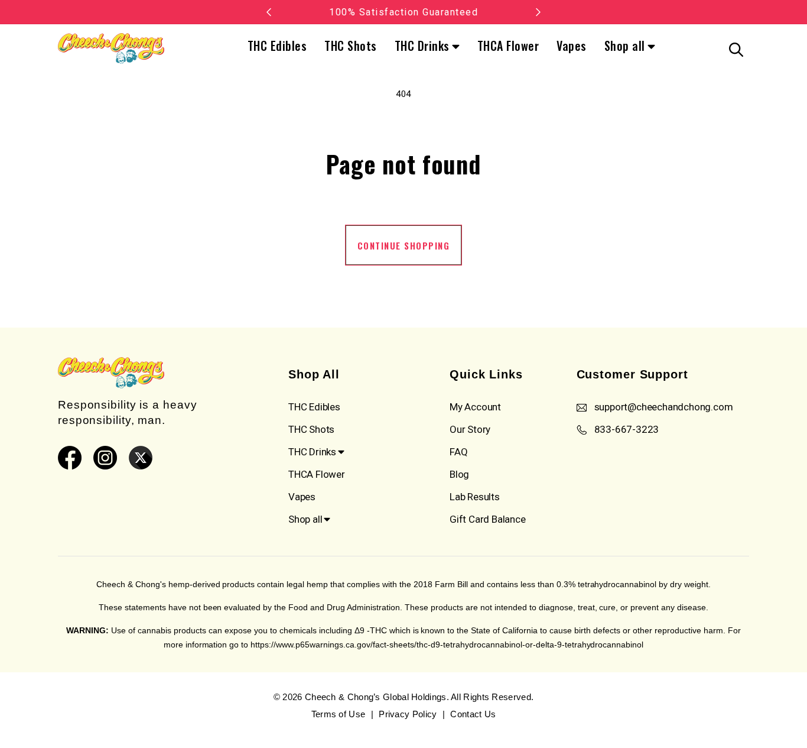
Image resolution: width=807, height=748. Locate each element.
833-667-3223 (626, 429)
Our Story (470, 429)
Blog (459, 474)
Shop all (624, 46)
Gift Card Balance (488, 519)
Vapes (572, 45)
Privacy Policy (408, 714)
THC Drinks (422, 46)
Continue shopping (403, 245)
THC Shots (350, 45)
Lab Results (475, 497)
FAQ (458, 452)
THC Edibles (277, 45)
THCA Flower (508, 45)
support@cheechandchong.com (663, 407)
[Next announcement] (538, 12)
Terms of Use (338, 714)
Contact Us (473, 714)
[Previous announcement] (269, 12)
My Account (475, 407)
